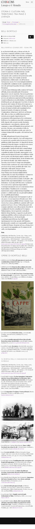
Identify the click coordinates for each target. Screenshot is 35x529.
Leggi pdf (23, 244)
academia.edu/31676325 (18, 449)
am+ (20, 521)
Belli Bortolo (9, 31)
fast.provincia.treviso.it (7, 395)
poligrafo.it (4, 353)
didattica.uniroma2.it (10, 467)
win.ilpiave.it (14, 442)
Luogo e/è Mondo (11, 5)
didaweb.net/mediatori (14, 474)
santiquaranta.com (6, 457)
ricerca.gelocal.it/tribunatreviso (20, 343)
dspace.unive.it (5, 497)
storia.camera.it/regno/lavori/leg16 (10, 244)
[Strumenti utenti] (31, 37)
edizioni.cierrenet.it (17, 507)
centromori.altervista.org (8, 482)
